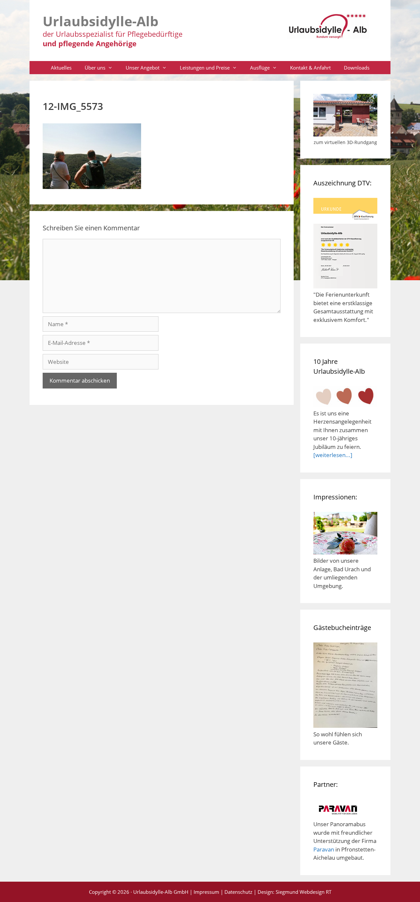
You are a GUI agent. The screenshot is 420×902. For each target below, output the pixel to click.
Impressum (206, 892)
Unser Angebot (142, 67)
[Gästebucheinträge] (345, 725)
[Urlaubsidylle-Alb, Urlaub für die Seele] (328, 29)
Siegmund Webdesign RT (303, 892)
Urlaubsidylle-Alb (100, 21)
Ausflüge (260, 67)
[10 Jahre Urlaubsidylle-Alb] (345, 405)
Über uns (95, 67)
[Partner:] (338, 816)
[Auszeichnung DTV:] (345, 286)
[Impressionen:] (345, 552)
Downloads (356, 67)
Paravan (323, 849)
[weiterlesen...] (332, 455)
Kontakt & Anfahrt (310, 67)
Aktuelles (61, 67)
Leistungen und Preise (205, 67)
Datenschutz (238, 892)
